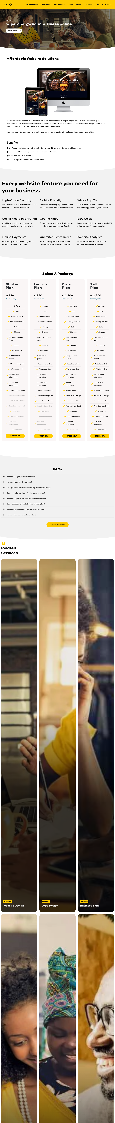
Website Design (32, 4)
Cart (97, 4)
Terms (78, 4)
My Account (106, 4)
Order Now (15, 436)
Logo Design (45, 4)
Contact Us (88, 4)
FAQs (71, 4)
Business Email (59, 4)
